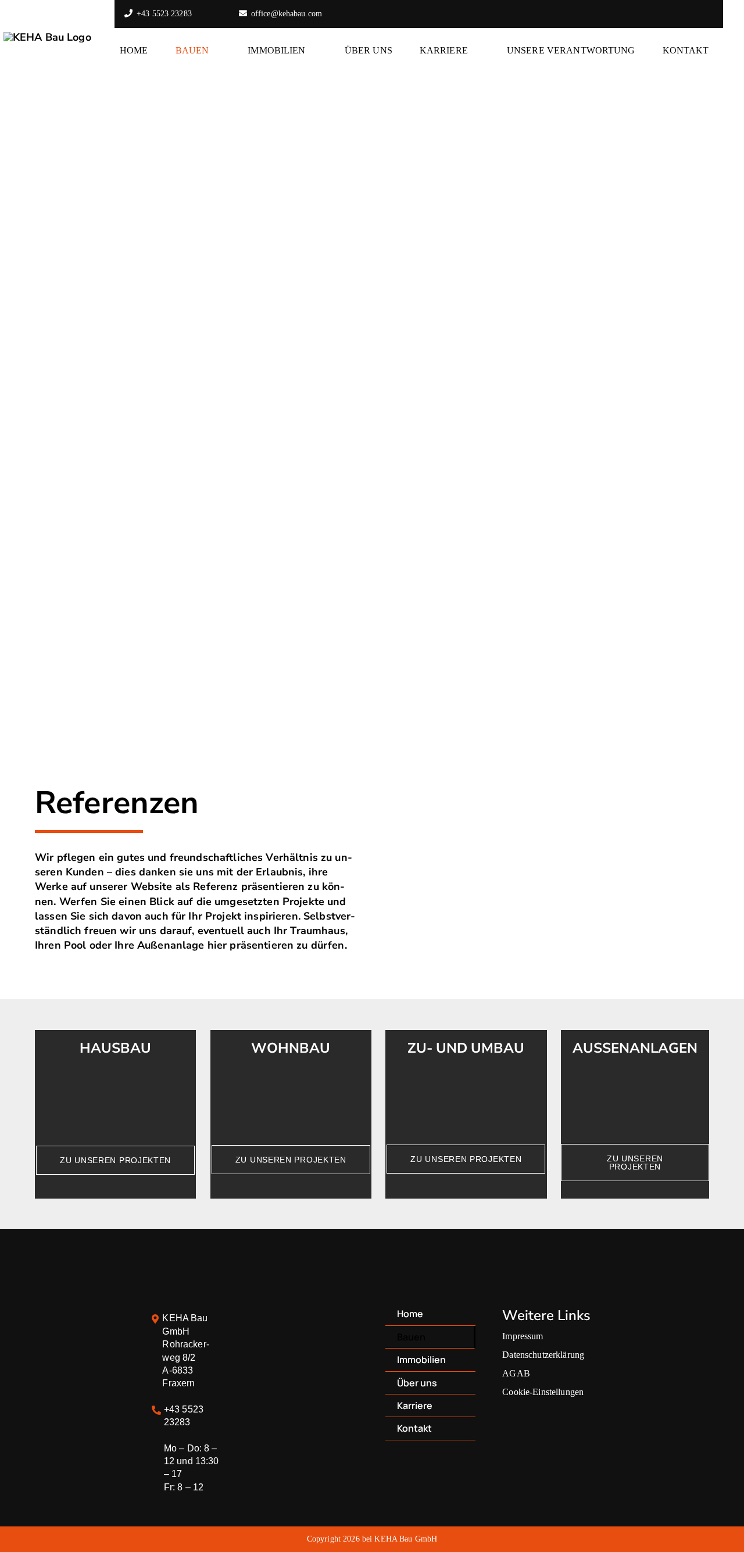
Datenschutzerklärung (543, 1355)
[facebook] (647, 14)
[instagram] (666, 14)
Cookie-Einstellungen (543, 1392)
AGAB (516, 1373)
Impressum (522, 1336)
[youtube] (684, 14)
